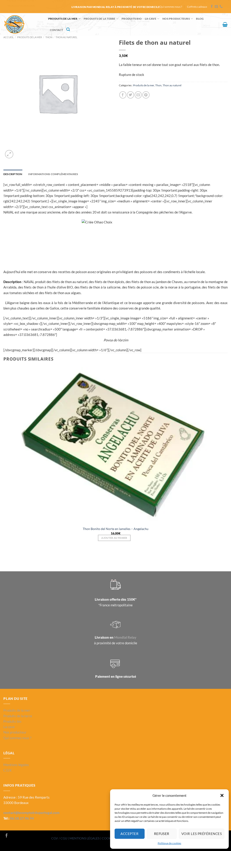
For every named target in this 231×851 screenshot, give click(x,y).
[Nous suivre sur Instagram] (13, 836)
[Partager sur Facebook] (122, 94)
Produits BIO (132, 18)
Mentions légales (16, 765)
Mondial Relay (125, 637)
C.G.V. (7, 770)
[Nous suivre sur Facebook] (211, 6)
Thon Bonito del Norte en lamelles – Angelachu (115, 529)
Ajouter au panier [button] (114, 537)
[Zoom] (9, 154)
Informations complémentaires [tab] (53, 174)
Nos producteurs (176, 18)
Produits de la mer (62, 18)
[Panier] (225, 24)
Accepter (129, 834)
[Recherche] (68, 29)
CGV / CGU (59, 838)
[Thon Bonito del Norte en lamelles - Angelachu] (115, 445)
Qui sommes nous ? (170, 6)
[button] (222, 795)
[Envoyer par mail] (138, 94)
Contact (56, 30)
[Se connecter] (213, 26)
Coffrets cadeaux (197, 6)
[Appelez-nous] (221, 6)
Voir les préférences (201, 834)
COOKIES (109, 838)
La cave (150, 18)
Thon (48, 37)
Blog (200, 18)
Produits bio (12, 721)
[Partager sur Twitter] (130, 94)
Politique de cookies (169, 843)
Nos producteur (14, 732)
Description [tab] (12, 174)
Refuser (161, 834)
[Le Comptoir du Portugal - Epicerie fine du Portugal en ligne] (22, 24)
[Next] (19, 152)
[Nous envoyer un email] (216, 6)
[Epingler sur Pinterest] (145, 94)
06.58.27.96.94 (22, 818)
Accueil (8, 37)
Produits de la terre (100, 18)
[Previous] (5, 557)
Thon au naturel (66, 37)
